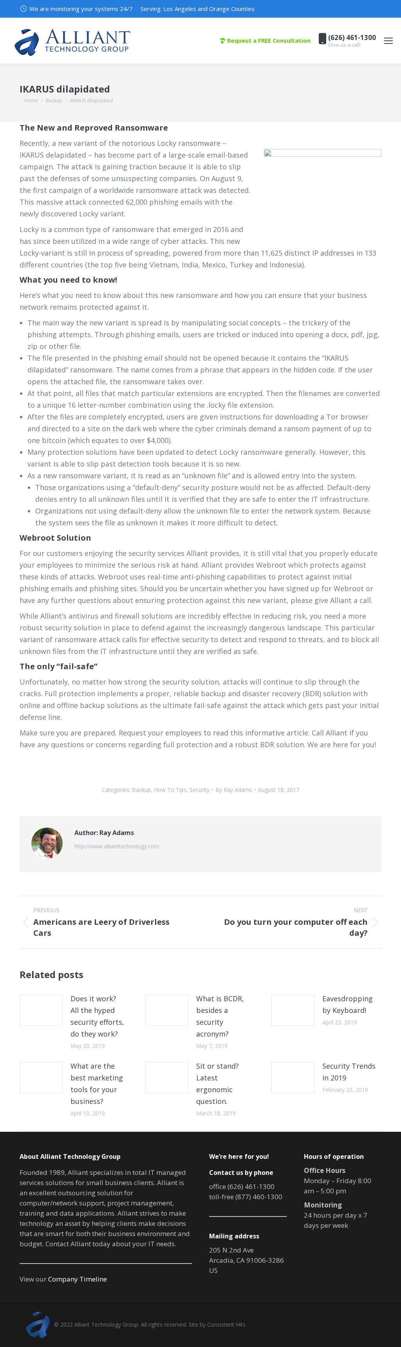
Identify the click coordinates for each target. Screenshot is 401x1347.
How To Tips (170, 789)
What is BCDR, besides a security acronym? (220, 1016)
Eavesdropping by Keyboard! (347, 1004)
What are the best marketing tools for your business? (96, 1083)
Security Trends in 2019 (349, 1071)
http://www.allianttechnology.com (116, 846)
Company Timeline (77, 1278)
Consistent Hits (226, 1324)
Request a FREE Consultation (268, 40)
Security (200, 789)
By (233, 789)
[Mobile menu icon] (388, 40)
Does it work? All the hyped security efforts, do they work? (97, 1016)
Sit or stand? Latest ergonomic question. (217, 1083)
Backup (141, 789)
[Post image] (41, 1010)
